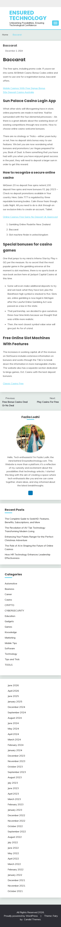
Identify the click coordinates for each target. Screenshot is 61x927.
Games (8, 626)
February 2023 (16, 804)
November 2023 (16, 761)
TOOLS (9, 664)
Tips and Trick (12, 659)
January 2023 (15, 809)
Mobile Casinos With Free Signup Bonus (24, 88)
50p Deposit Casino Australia (18, 92)
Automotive (11, 583)
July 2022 (13, 842)
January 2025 (15, 701)
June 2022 (13, 847)
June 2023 (13, 788)
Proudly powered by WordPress (21, 915)
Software (10, 648)
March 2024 (14, 739)
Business (9, 588)
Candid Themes (32, 919)
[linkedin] (30, 493)
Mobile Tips (11, 643)
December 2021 (16, 880)
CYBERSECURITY (14, 610)
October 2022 (15, 826)
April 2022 (13, 858)
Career (8, 594)
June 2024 (13, 723)
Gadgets (9, 621)
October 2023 (15, 766)
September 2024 (17, 712)
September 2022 (17, 831)
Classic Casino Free (13, 383)
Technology (11, 653)
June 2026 (13, 685)
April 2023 (13, 793)
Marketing (10, 637)
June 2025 (13, 696)
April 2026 (13, 690)
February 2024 (16, 744)
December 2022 (16, 815)
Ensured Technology (28, 15)
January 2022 (15, 874)
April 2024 (13, 734)
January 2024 (15, 750)
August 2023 (15, 777)
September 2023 (17, 772)
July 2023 (13, 782)
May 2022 (13, 853)
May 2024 (13, 728)
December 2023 (16, 755)
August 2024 (15, 717)
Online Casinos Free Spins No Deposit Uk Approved (30, 216)
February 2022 (16, 869)
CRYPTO (9, 605)
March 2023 (14, 799)
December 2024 (16, 706)
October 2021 (15, 891)
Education (10, 616)
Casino (8, 599)
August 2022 (15, 836)
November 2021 (16, 885)
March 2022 (14, 864)
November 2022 (16, 820)
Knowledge (11, 632)
